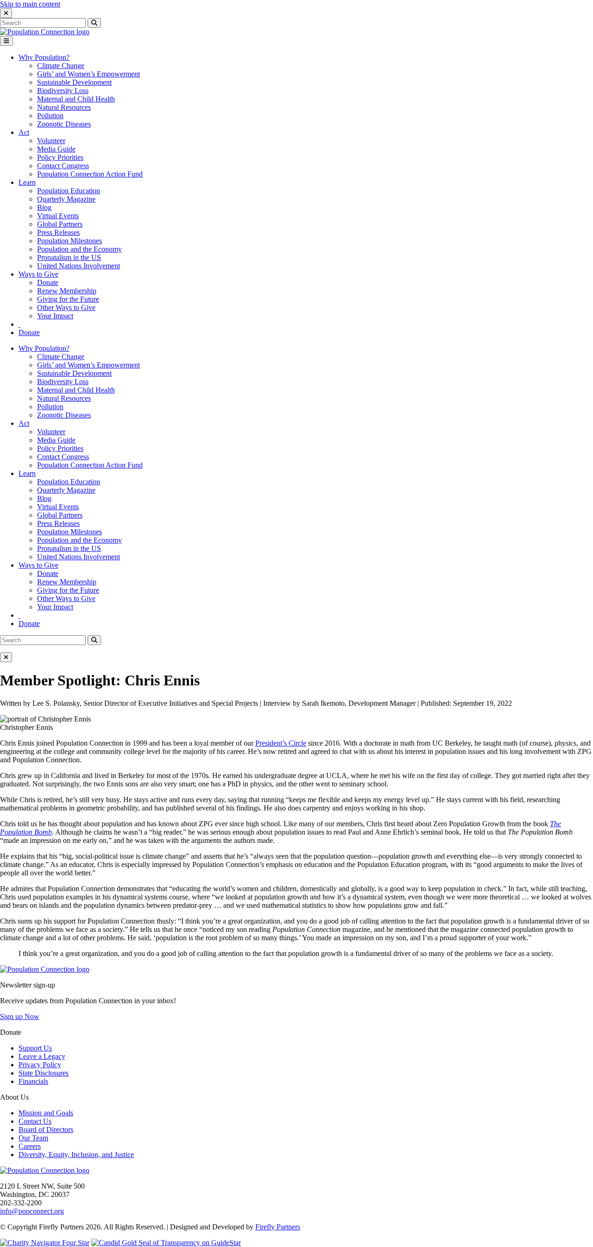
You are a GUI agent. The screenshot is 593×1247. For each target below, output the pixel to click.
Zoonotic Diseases (64, 124)
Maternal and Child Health (76, 99)
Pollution (50, 116)
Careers (30, 1146)
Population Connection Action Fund (90, 174)
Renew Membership (66, 291)
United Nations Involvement (78, 266)
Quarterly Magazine (66, 199)
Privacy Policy (40, 1065)
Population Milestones (69, 241)
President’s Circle (280, 743)
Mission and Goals (46, 1113)
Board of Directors (46, 1129)
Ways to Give (38, 274)
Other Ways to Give (66, 307)
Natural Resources (64, 107)
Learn (27, 182)
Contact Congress (63, 166)
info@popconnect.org (32, 1211)
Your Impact (55, 316)
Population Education (68, 191)
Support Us (35, 1048)
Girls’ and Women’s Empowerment (88, 74)
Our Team (33, 1138)
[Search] (19, 324)
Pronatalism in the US (69, 257)
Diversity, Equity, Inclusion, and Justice (76, 1154)
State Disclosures (44, 1073)
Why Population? (44, 57)
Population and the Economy (79, 249)
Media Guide (56, 149)
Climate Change (60, 66)
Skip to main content (30, 4)
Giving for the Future (68, 299)
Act (24, 132)
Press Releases (58, 232)
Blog (44, 207)
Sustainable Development (74, 82)
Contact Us (35, 1121)
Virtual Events (58, 216)
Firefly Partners (277, 1227)
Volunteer (51, 141)
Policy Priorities (60, 157)
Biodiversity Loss (62, 91)
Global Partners (59, 224)
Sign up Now (19, 1016)
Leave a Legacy (42, 1056)
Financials (33, 1081)
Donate (47, 282)
